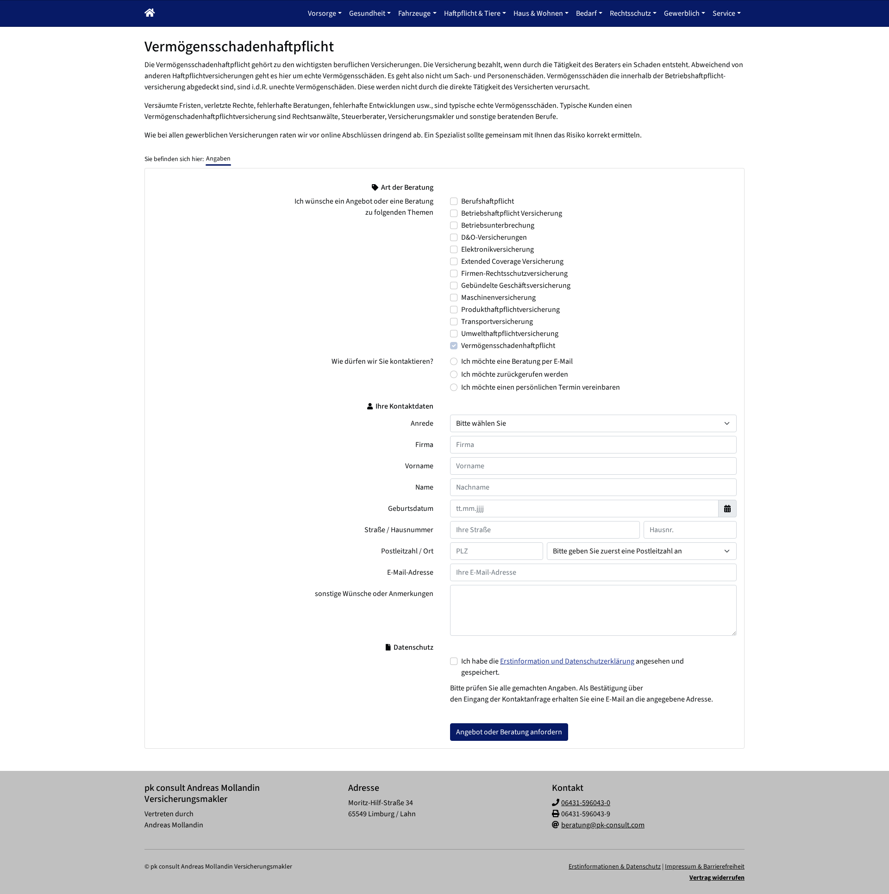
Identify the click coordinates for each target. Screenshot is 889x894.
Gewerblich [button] (682, 13)
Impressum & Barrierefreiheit (705, 866)
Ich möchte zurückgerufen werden (514, 374)
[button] (149, 13)
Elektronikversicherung (497, 249)
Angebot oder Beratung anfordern (509, 732)
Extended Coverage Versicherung (512, 261)
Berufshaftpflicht (487, 201)
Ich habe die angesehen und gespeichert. (572, 666)
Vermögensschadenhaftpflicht (508, 346)
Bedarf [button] (586, 13)
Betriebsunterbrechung (497, 225)
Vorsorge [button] (322, 13)
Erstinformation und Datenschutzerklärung (567, 661)
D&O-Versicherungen (494, 237)
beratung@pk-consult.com (603, 825)
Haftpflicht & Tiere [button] (472, 13)
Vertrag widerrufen (717, 877)
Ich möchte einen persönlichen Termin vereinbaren (540, 387)
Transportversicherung (497, 322)
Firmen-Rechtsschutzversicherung (514, 273)
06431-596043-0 (585, 803)
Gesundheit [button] (367, 13)
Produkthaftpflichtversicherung (510, 309)
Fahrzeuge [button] (414, 13)
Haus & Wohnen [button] (538, 13)
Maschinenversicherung (498, 297)
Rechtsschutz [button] (630, 13)
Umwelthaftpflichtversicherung (509, 334)
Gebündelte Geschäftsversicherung (515, 285)
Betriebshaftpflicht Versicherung (511, 213)
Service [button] (724, 13)
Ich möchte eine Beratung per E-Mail (517, 361)
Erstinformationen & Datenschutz (615, 866)
